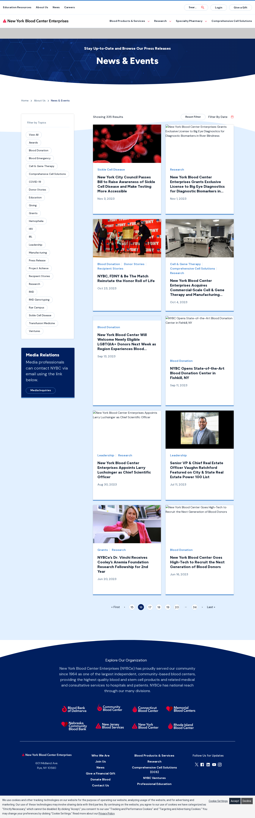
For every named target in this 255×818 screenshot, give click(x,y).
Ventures (34, 331)
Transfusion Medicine (42, 323)
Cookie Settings (218, 801)
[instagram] (220, 764)
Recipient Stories (39, 276)
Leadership (35, 244)
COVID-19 (35, 181)
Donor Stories (37, 189)
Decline (247, 801)
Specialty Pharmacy (189, 21)
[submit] (203, 7)
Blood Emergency (40, 158)
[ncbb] (74, 725)
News (56, 7)
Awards (33, 142)
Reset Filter (193, 116)
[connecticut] (145, 709)
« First (115, 607)
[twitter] (196, 764)
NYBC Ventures (154, 778)
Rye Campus (36, 307)
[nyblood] (145, 725)
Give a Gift (240, 7)
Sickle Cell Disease (40, 315)
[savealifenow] (110, 707)
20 (177, 607)
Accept (235, 801)
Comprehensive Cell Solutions (232, 21)
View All (33, 134)
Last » (211, 607)
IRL (30, 236)
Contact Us (100, 785)
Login (218, 7)
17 (149, 607)
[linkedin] (208, 764)
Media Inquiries (40, 390)
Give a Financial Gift (100, 773)
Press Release (37, 260)
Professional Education (154, 784)
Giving (33, 205)
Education (35, 197)
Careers (69, 7)
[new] (110, 725)
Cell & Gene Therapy (41, 166)
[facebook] (202, 764)
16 (140, 607)
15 (131, 607)
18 (158, 607)
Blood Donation (38, 150)
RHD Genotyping (39, 299)
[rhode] (181, 725)
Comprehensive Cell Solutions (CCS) (154, 770)
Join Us (100, 761)
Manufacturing (38, 252)
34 (195, 607)
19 (167, 607)
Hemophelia (36, 221)
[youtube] (214, 764)
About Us (42, 7)
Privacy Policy (107, 813)
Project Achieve (39, 268)
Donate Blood (101, 779)
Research (160, 21)
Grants (33, 213)
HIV (31, 229)
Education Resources (17, 7)
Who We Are (100, 755)
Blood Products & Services (127, 21)
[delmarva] (74, 709)
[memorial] (181, 709)
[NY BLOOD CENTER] (35, 21)
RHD (31, 291)
